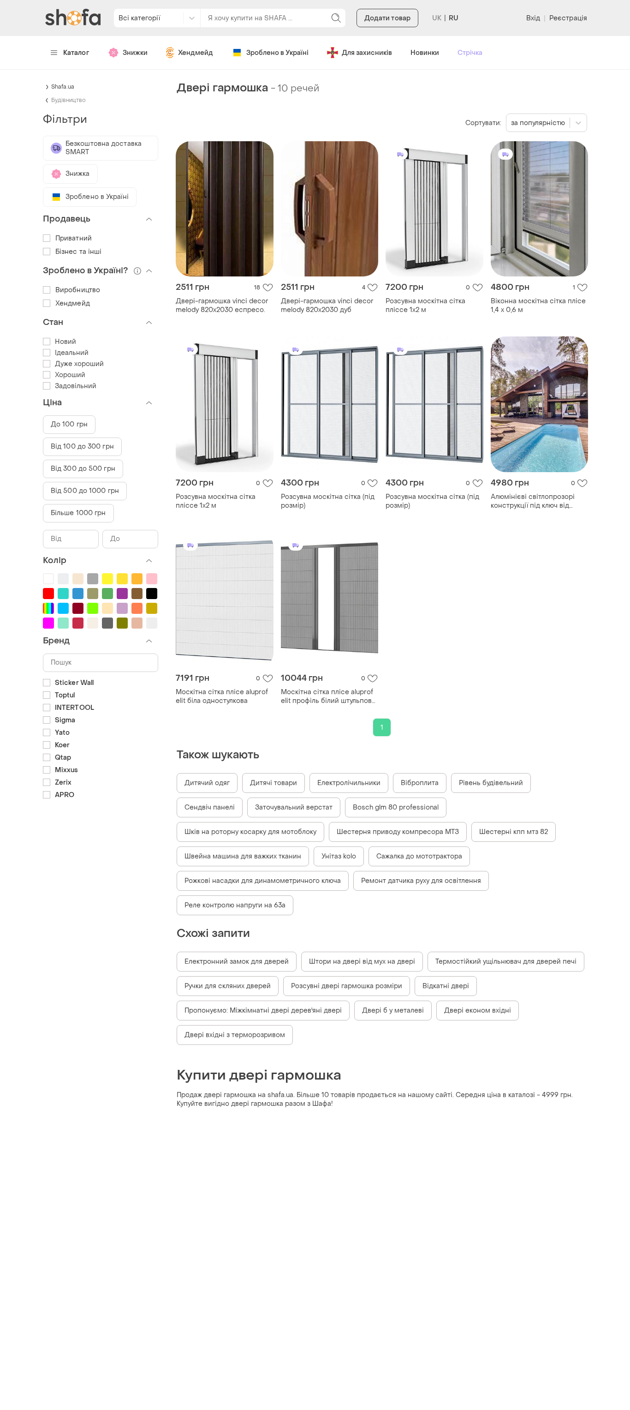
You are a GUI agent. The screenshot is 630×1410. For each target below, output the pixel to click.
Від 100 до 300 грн (82, 446)
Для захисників (367, 52)
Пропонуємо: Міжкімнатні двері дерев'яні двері (263, 1010)
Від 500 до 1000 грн (85, 490)
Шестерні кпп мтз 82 (513, 832)
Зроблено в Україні (277, 52)
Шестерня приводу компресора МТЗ (398, 832)
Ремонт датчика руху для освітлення (421, 880)
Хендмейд (195, 52)
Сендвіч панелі (209, 807)
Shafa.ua (62, 86)
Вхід (533, 18)
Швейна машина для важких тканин (242, 856)
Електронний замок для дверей (236, 961)
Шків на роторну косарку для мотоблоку (250, 832)
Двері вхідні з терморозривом (234, 1035)
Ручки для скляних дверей (227, 986)
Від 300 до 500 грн (83, 468)
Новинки (424, 52)
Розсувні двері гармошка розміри (346, 986)
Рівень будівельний (491, 783)
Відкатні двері (445, 986)
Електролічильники (348, 783)
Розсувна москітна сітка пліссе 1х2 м (425, 305)
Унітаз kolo (338, 856)
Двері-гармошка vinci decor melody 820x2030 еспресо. (222, 305)
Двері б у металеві (393, 1010)
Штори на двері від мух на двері (362, 961)
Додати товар (387, 18)
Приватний (73, 238)
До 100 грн (69, 424)
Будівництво (68, 100)
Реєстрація (568, 18)
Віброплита (420, 783)
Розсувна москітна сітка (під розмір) (327, 501)
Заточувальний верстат (294, 807)
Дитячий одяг (207, 783)
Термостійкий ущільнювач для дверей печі (506, 961)
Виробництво (77, 290)
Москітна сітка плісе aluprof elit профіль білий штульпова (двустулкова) (328, 696)
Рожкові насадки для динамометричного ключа (262, 880)
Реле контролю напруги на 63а (234, 905)
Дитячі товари (273, 783)
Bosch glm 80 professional (396, 807)
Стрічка (470, 52)
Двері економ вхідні (477, 1010)
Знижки (135, 52)
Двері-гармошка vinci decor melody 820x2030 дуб (327, 305)
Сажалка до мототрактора (419, 856)
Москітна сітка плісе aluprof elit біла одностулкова (222, 696)
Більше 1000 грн (78, 513)
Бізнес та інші (78, 251)
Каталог (76, 52)
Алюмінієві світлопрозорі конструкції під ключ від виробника (533, 501)
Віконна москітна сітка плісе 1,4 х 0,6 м (538, 305)
